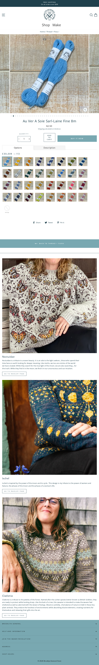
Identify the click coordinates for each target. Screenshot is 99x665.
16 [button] (42, 116)
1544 (72, 161)
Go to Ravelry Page (14, 615)
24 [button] (59, 116)
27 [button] (65, 116)
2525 (29, 185)
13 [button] (36, 116)
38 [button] (88, 116)
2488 (18, 185)
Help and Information (13, 631)
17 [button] (44, 116)
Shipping (41, 129)
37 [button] (86, 116)
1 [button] (11, 116)
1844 (39, 173)
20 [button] (51, 116)
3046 (83, 185)
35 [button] (81, 116)
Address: (6, 646)
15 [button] (40, 116)
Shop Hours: (8, 654)
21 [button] (53, 116)
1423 (50, 161)
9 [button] (28, 116)
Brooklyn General (11, 624)
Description (49, 147)
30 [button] (71, 116)
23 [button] (57, 116)
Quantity (24, 134)
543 (18, 161)
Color (11, 153)
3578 (29, 197)
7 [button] (24, 116)
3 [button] (15, 116)
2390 (72, 173)
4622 (72, 197)
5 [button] (20, 116)
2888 (7, 209)
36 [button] (84, 116)
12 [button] (34, 116)
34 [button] (79, 116)
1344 (39, 161)
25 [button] (61, 116)
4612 (61, 197)
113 (7, 161)
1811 (18, 173)
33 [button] (77, 116)
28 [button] (67, 116)
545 (29, 161)
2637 (61, 185)
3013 (72, 185)
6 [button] (22, 116)
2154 (61, 173)
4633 (83, 197)
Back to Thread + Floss (51, 243)
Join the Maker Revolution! (16, 639)
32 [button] (75, 116)
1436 (61, 161)
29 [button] (69, 116)
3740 (39, 197)
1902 (50, 173)
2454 (7, 185)
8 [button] (26, 116)
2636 (50, 185)
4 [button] (18, 116)
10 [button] (30, 116)
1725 (83, 161)
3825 (50, 197)
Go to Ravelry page (14, 374)
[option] (49, 3)
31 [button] (73, 116)
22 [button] (55, 116)
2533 (39, 185)
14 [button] (38, 116)
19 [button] (49, 116)
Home (42, 31)
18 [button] (46, 116)
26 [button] (63, 116)
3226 (18, 197)
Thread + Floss (52, 31)
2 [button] (13, 116)
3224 (7, 197)
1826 (29, 173)
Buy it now (77, 138)
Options (18, 147)
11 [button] (32, 116)
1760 (7, 173)
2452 (83, 173)
